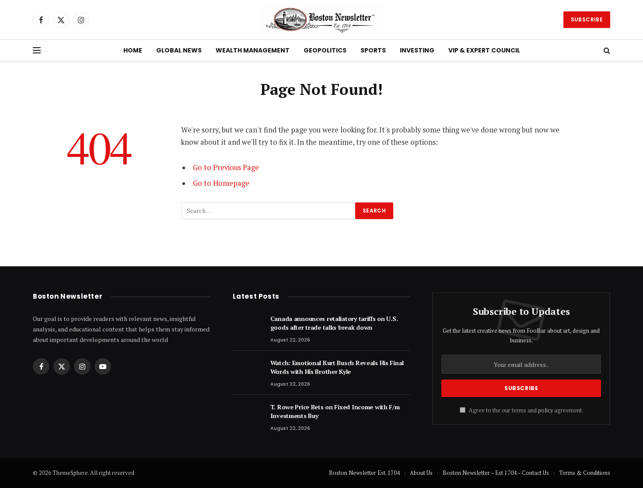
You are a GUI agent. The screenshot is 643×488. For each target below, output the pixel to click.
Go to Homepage (221, 183)
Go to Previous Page (226, 167)
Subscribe (587, 19)
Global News (179, 50)
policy (545, 410)
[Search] (606, 50)
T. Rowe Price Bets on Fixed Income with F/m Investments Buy (335, 411)
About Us (421, 473)
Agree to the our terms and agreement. (525, 410)
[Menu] (37, 50)
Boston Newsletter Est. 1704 (364, 473)
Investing (417, 50)
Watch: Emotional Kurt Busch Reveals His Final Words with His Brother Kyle (337, 367)
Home (132, 50)
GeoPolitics (325, 50)
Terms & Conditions (584, 473)
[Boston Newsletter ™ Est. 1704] (321, 19)
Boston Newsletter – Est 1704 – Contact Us (496, 473)
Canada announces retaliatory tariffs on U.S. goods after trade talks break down (334, 322)
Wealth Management (253, 50)
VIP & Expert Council (484, 50)
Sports (373, 50)
